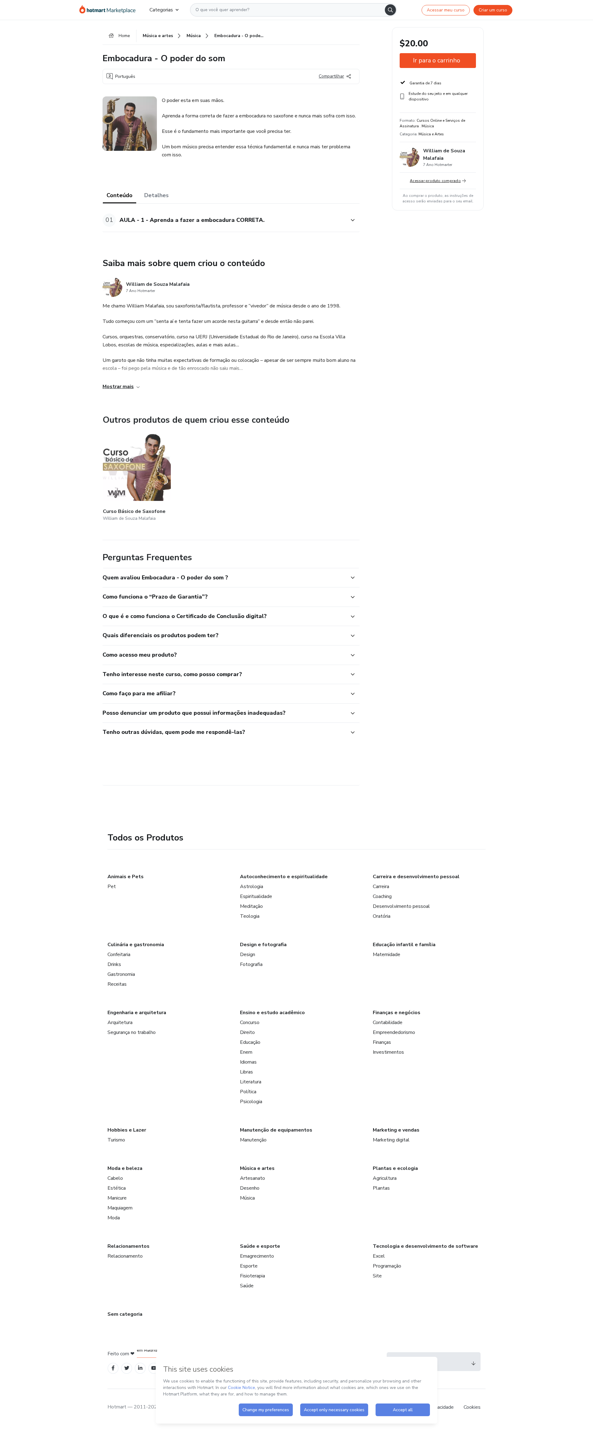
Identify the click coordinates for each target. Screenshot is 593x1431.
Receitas (117, 984)
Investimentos (388, 1052)
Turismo (116, 1140)
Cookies (472, 1407)
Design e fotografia (263, 944)
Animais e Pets (125, 876)
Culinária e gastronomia (135, 944)
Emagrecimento (257, 1256)
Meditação (251, 906)
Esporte (249, 1266)
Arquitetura (119, 1022)
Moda (113, 1217)
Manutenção (253, 1140)
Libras (246, 1072)
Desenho (249, 1188)
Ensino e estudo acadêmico (272, 1012)
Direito (247, 1032)
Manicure (117, 1198)
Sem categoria (124, 1314)
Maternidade (386, 954)
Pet (111, 886)
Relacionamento (125, 1256)
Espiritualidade (256, 896)
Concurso (249, 1022)
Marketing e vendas (396, 1130)
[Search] (390, 9)
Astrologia (251, 886)
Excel (379, 1256)
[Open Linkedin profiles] (140, 1368)
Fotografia (251, 964)
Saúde (247, 1285)
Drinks (114, 964)
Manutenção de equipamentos (276, 1130)
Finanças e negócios (396, 1012)
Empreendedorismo (394, 1032)
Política (248, 1091)
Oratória (381, 916)
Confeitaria (118, 954)
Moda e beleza (124, 1168)
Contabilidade (387, 1022)
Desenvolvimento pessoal (401, 906)
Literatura (250, 1081)
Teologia (249, 916)
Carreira (381, 886)
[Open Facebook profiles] (113, 1368)
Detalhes (156, 195)
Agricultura (385, 1178)
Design (247, 954)
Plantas (381, 1188)
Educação (250, 1042)
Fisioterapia (252, 1275)
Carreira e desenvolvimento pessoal (416, 876)
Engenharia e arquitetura (136, 1012)
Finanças (382, 1042)
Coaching (382, 896)
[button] (224, 220)
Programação (387, 1266)
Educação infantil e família (404, 944)
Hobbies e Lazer (126, 1130)
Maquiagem (119, 1207)
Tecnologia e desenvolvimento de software (425, 1246)
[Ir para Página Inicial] (109, 10)
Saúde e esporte (260, 1246)
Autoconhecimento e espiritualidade (284, 876)
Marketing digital (391, 1140)
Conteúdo (119, 195)
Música (247, 1198)
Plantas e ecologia (395, 1168)
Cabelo (115, 1178)
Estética (116, 1188)
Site (377, 1275)
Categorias (161, 9)
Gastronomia (121, 974)
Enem (246, 1052)
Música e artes (257, 1168)
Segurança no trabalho (131, 1032)
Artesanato (252, 1178)
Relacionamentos (128, 1246)
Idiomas (248, 1062)
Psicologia (251, 1101)
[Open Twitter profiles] (127, 1368)
